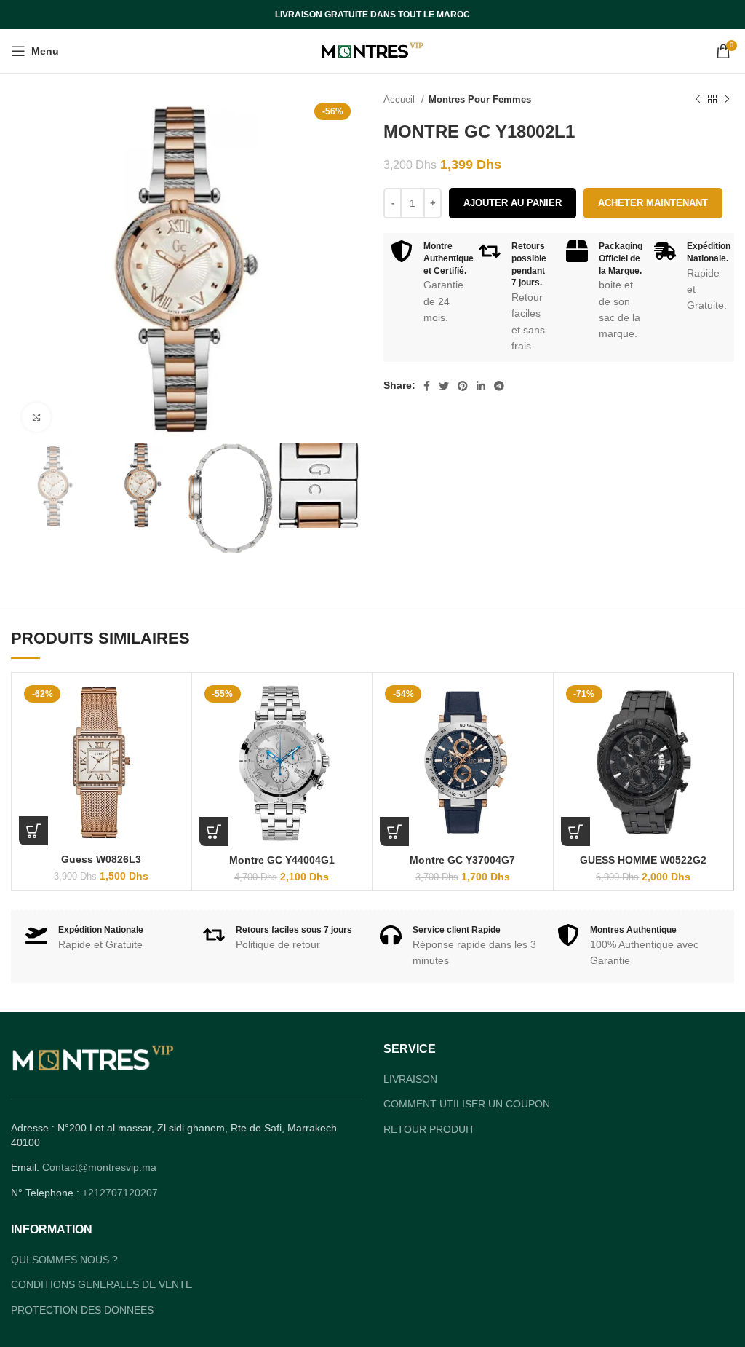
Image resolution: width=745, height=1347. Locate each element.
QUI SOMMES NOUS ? (64, 1259)
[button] (33, 830)
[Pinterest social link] (462, 385)
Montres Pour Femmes (480, 99)
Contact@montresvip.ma (99, 1167)
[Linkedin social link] (481, 385)
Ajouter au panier (512, 202)
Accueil (400, 99)
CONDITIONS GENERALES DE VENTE (101, 1284)
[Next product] (727, 99)
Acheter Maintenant (653, 202)
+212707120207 (120, 1192)
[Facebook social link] (426, 385)
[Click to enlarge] (36, 417)
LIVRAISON (410, 1079)
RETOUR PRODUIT (429, 1129)
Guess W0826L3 (101, 859)
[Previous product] (697, 99)
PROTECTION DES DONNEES (82, 1310)
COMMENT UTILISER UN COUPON (466, 1104)
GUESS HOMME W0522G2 (643, 860)
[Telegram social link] (499, 385)
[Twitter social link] (443, 385)
